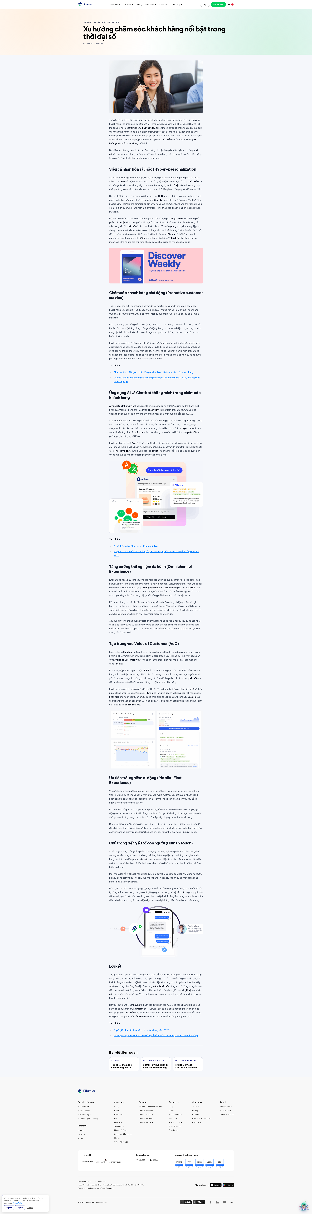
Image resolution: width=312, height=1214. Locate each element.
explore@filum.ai (84, 1181)
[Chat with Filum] (304, 1206)
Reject (9, 1208)
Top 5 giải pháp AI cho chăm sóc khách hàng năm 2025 (141, 1030)
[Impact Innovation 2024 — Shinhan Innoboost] (209, 1163)
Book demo (218, 4)
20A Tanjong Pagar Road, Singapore (96, 1188)
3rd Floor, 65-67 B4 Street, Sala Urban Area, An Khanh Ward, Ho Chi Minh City (111, 1185)
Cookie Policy (18, 1203)
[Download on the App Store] (215, 1185)
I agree (20, 1208)
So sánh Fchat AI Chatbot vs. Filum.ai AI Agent (137, 546)
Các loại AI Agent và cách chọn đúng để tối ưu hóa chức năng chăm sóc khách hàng (156, 1035)
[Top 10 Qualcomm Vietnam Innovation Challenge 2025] (220, 1163)
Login (205, 4)
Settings (30, 1208)
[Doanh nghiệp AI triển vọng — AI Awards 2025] (179, 1163)
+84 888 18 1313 (100, 1181)
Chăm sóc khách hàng (110, 22)
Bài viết (97, 22)
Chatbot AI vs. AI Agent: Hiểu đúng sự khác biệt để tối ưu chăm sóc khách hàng (153, 372)
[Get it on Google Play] (228, 1185)
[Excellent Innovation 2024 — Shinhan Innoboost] (199, 1163)
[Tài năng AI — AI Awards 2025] (189, 1163)
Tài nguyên (87, 22)
